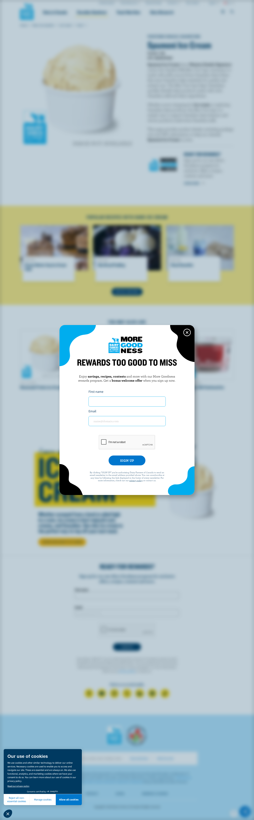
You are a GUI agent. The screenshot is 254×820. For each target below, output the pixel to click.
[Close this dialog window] (187, 332)
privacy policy (136, 480)
